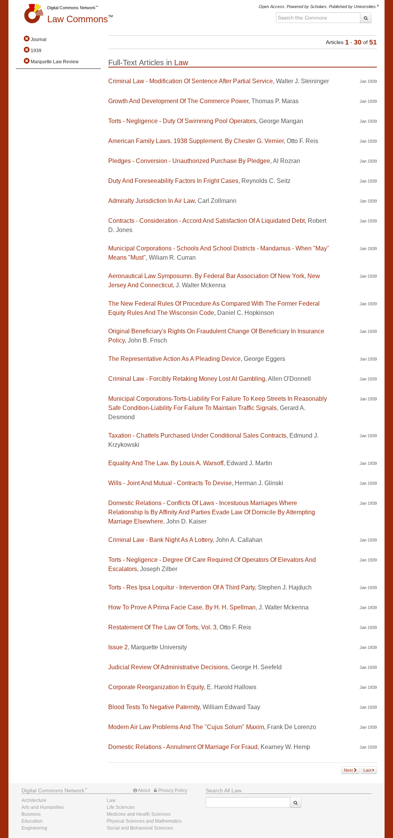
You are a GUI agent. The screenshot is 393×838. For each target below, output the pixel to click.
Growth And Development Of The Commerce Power (178, 101)
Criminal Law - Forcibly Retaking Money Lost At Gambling (186, 378)
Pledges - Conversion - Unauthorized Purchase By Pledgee (189, 161)
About (143, 790)
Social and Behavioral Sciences (140, 828)
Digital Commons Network (71, 7)
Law (77, 19)
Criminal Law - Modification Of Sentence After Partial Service (190, 81)
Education (32, 821)
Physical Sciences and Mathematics (144, 821)
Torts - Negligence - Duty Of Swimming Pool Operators (182, 121)
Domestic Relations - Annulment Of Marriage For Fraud (183, 747)
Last (368, 770)
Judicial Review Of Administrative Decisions (168, 667)
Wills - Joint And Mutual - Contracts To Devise (170, 483)
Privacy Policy (172, 790)
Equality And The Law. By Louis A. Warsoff (165, 463)
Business (31, 814)
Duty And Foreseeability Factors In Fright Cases (173, 181)
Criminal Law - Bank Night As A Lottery (160, 540)
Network (52, 790)
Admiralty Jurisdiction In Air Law (151, 201)
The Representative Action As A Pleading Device (174, 359)
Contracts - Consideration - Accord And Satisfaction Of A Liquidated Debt (206, 220)
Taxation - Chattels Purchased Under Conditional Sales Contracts (197, 435)
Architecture (33, 800)
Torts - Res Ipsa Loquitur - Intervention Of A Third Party (181, 587)
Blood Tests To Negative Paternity (154, 707)
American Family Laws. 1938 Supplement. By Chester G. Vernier (196, 141)
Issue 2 (118, 647)
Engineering (34, 828)
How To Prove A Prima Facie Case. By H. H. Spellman (182, 607)
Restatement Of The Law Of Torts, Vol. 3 (162, 627)
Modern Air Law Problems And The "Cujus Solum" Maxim (186, 727)
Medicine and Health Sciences (138, 814)
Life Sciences (121, 807)
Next (349, 770)
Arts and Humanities (42, 807)
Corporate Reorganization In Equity (156, 687)
